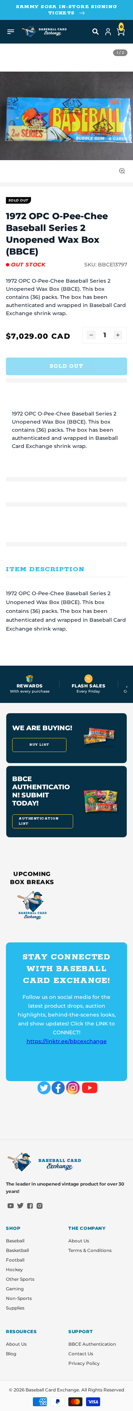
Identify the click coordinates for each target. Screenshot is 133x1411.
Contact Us (80, 1353)
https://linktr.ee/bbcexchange (67, 1041)
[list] (66, 115)
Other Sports (20, 1279)
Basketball (17, 1250)
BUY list (39, 745)
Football (15, 1260)
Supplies (15, 1308)
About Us (78, 1240)
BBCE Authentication (92, 1344)
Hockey (14, 1269)
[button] (95, 31)
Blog (11, 1353)
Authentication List (38, 821)
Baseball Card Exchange (52, 1390)
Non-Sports (19, 1298)
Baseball (15, 1240)
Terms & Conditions (90, 1250)
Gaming (15, 1288)
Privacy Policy (84, 1363)
